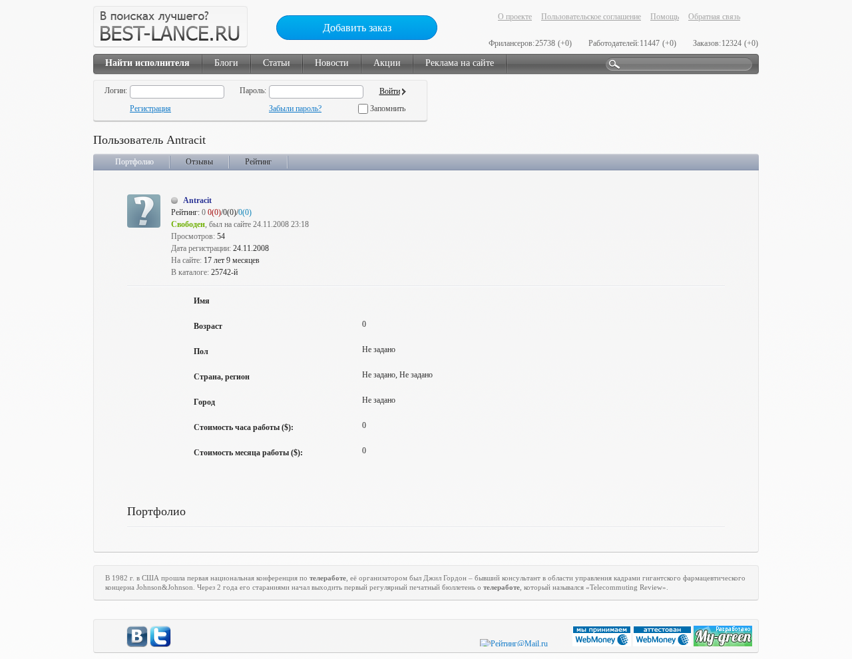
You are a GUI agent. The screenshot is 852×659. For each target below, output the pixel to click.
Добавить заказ (357, 27)
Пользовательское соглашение (591, 16)
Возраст (208, 326)
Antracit (197, 200)
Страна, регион (222, 376)
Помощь (664, 16)
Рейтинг (258, 161)
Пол (201, 351)
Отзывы (199, 161)
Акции (387, 63)
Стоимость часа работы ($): (244, 427)
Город (204, 402)
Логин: (116, 90)
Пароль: (253, 90)
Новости (332, 63)
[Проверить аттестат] (663, 643)
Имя (202, 301)
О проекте (515, 16)
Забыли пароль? (295, 108)
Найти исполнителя (147, 63)
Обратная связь (714, 16)
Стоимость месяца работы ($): (248, 452)
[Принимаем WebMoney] (602, 643)
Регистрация (150, 108)
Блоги (226, 63)
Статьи (276, 63)
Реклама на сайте (459, 63)
